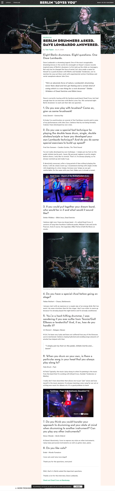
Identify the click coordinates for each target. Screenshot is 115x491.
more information (67, 486)
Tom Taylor (49, 50)
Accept (78, 486)
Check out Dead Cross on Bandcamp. (56, 480)
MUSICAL (47, 37)
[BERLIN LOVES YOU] (58, 2)
